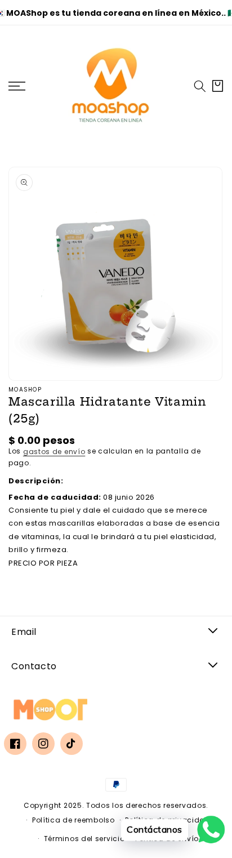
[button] (200, 86)
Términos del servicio (84, 838)
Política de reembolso (73, 820)
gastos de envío (54, 451)
